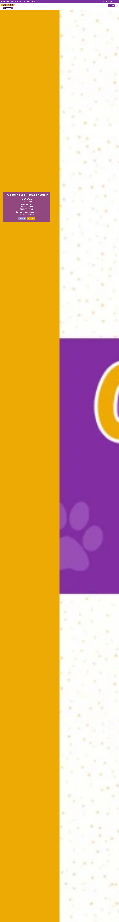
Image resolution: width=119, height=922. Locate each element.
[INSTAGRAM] (106, 1)
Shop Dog (22, 218)
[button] (1, 466)
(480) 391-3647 (26, 209)
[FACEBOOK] (103, 1)
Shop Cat (31, 218)
